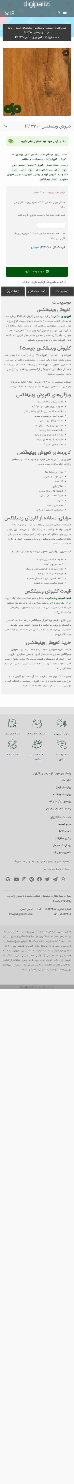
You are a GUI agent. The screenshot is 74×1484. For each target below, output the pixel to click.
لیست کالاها (65, 831)
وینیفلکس (26, 159)
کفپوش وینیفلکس (48, 179)
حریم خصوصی (64, 824)
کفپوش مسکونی (24, 174)
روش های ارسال (63, 787)
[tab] (62, 292)
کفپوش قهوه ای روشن (45, 174)
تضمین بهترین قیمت (61, 852)
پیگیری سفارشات (63, 838)
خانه (57, 37)
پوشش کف (17, 154)
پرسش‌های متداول (62, 845)
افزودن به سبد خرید (34, 271)
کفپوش (63, 159)
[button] (12, 13)
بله (29, 282)
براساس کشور (31, 154)
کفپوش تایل (51, 159)
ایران (57, 154)
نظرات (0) (13, 291)
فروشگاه (48, 37)
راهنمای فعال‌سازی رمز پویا (58, 808)
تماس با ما (66, 780)
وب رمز (23, 987)
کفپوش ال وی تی (58, 170)
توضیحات (62, 291)
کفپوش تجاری (27, 170)
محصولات (38, 159)
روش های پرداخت (62, 794)
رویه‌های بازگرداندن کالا (60, 801)
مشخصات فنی (37, 291)
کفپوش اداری (18, 165)
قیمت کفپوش (52, 165)
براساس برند (47, 154)
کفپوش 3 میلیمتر (35, 165)
